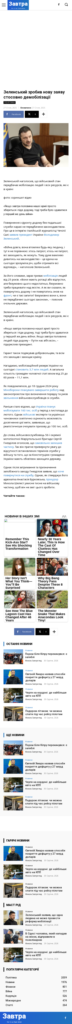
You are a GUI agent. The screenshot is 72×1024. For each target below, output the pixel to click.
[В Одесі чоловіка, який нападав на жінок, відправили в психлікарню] (13, 936)
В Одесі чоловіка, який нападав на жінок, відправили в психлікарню (46, 937)
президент (26, 234)
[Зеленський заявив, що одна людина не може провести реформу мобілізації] (13, 917)
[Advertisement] (36, 48)
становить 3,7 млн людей (31, 369)
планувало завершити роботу (39, 390)
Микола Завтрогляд (33, 660)
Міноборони (11, 390)
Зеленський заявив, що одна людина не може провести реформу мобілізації (44, 918)
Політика (9, 102)
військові (29, 414)
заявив (13, 234)
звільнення (10, 398)
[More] (43, 114)
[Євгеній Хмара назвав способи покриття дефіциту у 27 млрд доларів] (13, 676)
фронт (7, 295)
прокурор (52, 479)
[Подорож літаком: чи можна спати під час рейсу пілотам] (13, 713)
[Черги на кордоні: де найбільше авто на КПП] (13, 695)
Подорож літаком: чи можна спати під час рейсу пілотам (43, 712)
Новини (29, 650)
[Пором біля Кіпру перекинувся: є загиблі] (13, 656)
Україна (41, 406)
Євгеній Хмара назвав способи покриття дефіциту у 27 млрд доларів (45, 677)
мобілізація (50, 275)
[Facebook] (59, 4)
